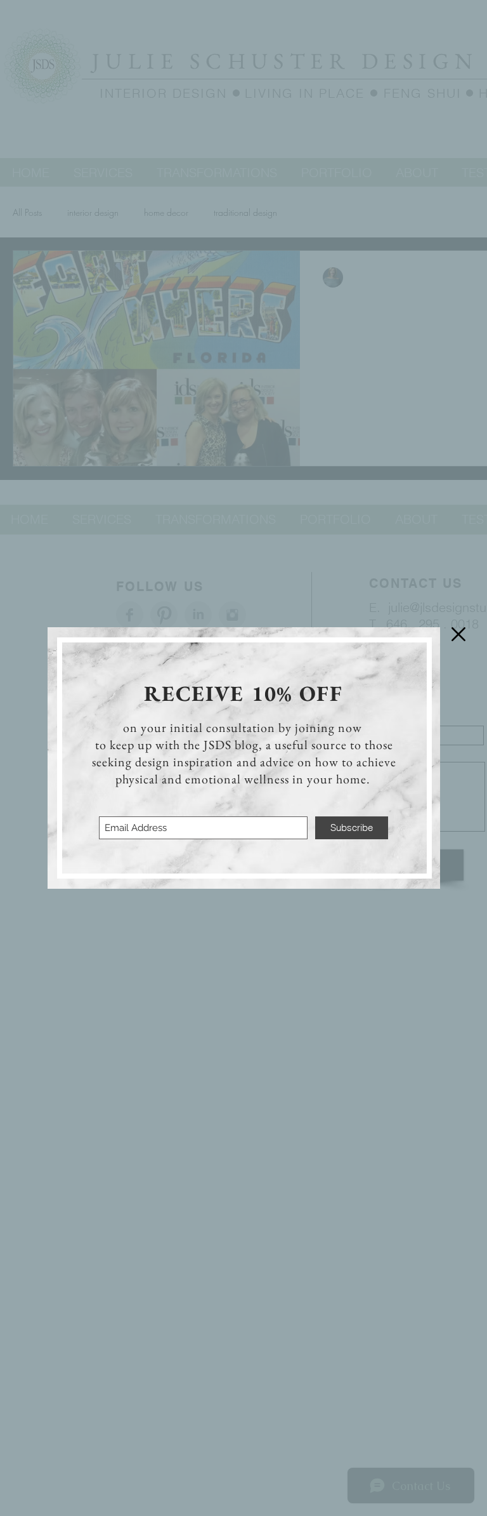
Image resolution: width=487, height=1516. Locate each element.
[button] (458, 634)
